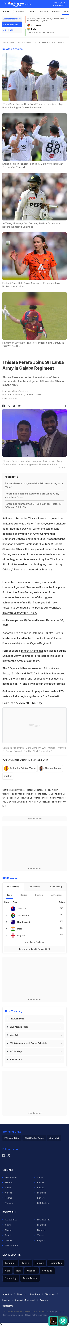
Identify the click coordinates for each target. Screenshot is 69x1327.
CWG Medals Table (19, 1027)
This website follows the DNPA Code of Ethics (24, 1311)
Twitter (36, 797)
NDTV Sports (50, 793)
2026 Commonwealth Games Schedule (28, 1043)
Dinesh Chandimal (32, 650)
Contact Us (7, 1306)
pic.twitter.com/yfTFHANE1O (19, 612)
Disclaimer (50, 1294)
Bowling (39, 895)
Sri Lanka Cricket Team (22, 768)
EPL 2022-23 (43, 1219)
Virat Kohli (14, 1035)
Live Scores (11, 1177)
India (19, 929)
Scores (20, 11)
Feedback (35, 1294)
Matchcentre (11, 1245)
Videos (8, 1192)
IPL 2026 (9, 30)
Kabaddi (31, 1270)
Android (59, 801)
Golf (7, 1270)
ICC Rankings (16, 1051)
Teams (8, 1198)
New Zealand (23, 922)
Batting (24, 895)
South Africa (23, 915)
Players (41, 1198)
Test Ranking (13, 886)
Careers (44, 1300)
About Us (21, 1294)
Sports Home (8, 42)
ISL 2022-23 (11, 1219)
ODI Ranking (34, 886)
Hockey (39, 1263)
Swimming (11, 1278)
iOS (4, 805)
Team (9, 895)
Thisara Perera (37, 518)
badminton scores (21, 793)
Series (31, 11)
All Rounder (56, 895)
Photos (40, 1187)
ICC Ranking (43, 1203)
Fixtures (44, 11)
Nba (18, 1270)
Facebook (11, 797)
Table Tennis (30, 1278)
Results (56, 11)
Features (41, 1192)
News (28, 42)
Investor (6, 1300)
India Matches (11, 24)
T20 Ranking (56, 886)
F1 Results (36, 793)
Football (30, 789)
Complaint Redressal (25, 1300)
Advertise (7, 1294)
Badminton (56, 1263)
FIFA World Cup (17, 1019)
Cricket (6, 11)
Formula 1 (10, 1263)
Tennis (25, 1263)
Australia (21, 908)
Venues (9, 1203)
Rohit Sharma (16, 1059)
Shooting (47, 1270)
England (21, 935)
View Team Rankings (34, 942)
